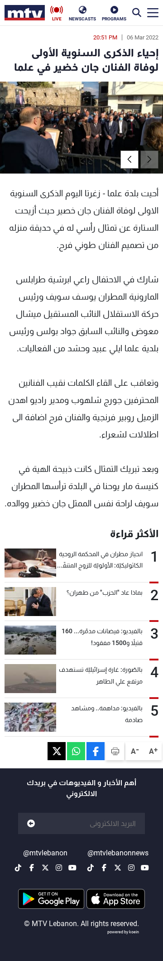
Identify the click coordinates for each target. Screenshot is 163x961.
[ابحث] (136, 12)
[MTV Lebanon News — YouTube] (145, 867)
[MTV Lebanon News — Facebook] (104, 867)
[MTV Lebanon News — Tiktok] (90, 867)
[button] (129, 159)
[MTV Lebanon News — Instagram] (131, 867)
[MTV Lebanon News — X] (118, 867)
